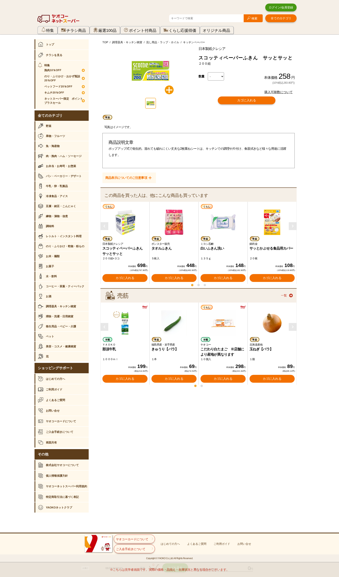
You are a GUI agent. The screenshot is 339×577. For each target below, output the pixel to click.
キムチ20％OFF (54, 92)
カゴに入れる (246, 100)
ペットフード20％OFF (58, 86)
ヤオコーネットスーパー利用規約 (66, 486)
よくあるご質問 (55, 400)
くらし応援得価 (182, 30)
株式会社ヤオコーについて (62, 465)
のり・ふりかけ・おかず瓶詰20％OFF (62, 78)
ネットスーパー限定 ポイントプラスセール (63, 100)
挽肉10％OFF (52, 70)
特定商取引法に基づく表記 (62, 496)
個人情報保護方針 (57, 475)
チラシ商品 (76, 30)
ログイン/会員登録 (281, 7)
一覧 (284, 295)
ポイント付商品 (142, 30)
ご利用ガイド (54, 389)
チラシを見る (54, 55)
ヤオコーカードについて (61, 421)
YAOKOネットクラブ (59, 507)
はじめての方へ (55, 378)
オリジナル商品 (216, 30)
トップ (50, 44)
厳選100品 (107, 30)
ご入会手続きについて (59, 431)
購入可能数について (278, 92)
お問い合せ (53, 410)
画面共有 (51, 442)
